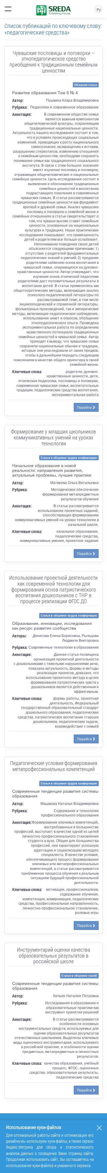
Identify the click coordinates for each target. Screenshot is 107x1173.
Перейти (85, 407)
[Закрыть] (99, 1128)
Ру (99, 9)
